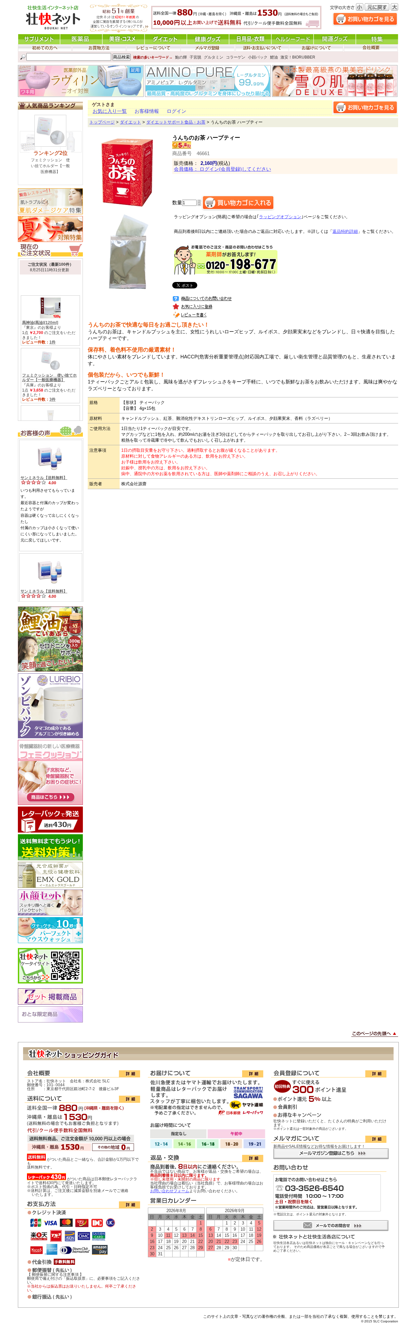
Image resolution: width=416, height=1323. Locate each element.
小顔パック (257, 57)
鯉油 (274, 57)
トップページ (102, 122)
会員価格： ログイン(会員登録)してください (222, 169)
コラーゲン (235, 57)
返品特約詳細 (345, 231)
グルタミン (213, 57)
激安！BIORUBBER (297, 57)
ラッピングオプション (280, 217)
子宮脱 (195, 57)
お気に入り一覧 (110, 111)
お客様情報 (147, 111)
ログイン (176, 111)
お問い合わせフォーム (169, 1191)
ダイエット (130, 122)
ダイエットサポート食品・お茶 (175, 122)
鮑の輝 (181, 57)
